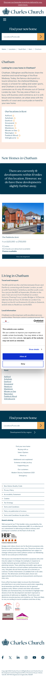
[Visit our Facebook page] (3, 657)
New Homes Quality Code (13, 486)
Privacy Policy (9, 490)
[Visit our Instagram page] (26, 657)
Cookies (6, 498)
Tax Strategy (8, 503)
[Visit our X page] (10, 657)
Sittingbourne (9, 398)
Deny (23, 364)
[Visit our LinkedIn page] (18, 657)
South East (22, 49)
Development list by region (21, 432)
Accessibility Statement (12, 494)
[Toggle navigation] (4, 19)
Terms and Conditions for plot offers (16, 515)
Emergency (23, 475)
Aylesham (8, 379)
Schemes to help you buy (23, 462)
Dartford (7, 381)
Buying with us (23, 449)
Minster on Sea (10, 391)
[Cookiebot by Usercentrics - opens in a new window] (33, 321)
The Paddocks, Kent (10, 237)
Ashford (7, 376)
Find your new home (23, 446)
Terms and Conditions (11, 507)
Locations (12, 49)
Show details (34, 349)
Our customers (23, 469)
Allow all (23, 356)
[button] (5, 218)
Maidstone (8, 389)
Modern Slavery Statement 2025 (23, 472)
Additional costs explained (23, 459)
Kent (30, 49)
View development (23, 257)
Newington (8, 393)
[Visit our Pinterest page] (42, 657)
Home (4, 49)
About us (23, 455)
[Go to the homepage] (23, 11)
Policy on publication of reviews (15, 511)
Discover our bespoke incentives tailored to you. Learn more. (23, 3)
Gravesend (8, 384)
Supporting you (23, 465)
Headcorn (8, 386)
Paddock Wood (10, 396)
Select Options (23, 452)
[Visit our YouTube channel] (34, 657)
